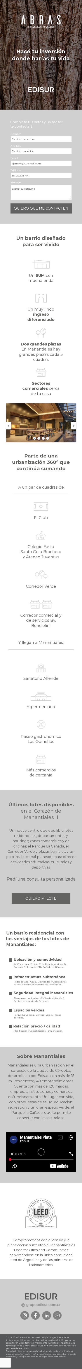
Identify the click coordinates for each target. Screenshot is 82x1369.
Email (14, 158)
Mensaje (15, 182)
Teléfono (15, 170)
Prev (9, 426)
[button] (41, 898)
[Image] (35, 1315)
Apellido (15, 145)
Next (73, 426)
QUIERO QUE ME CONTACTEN (41, 208)
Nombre (15, 133)
